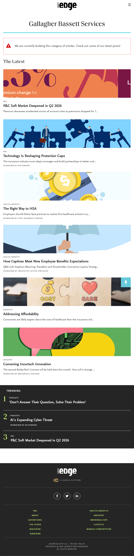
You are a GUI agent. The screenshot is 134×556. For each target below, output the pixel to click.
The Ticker (35, 525)
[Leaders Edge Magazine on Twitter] (67, 496)
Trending (14, 391)
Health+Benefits (11, 204)
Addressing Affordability (21, 314)
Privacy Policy (77, 544)
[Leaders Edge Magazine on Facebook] (57, 496)
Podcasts (8, 310)
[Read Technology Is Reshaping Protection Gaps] (67, 133)
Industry (7, 360)
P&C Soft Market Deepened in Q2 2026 (32, 106)
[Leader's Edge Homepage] (67, 472)
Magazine (35, 529)
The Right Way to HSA (19, 209)
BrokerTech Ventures (29, 374)
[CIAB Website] (67, 480)
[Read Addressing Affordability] (67, 291)
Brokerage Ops (99, 520)
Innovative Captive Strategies (33, 271)
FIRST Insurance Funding (30, 218)
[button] (129, 4)
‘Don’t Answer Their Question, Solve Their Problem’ (47, 402)
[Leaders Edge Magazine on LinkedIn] (77, 496)
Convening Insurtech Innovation (27, 364)
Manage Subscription (99, 529)
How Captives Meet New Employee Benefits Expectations (46, 261)
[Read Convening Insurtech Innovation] (67, 342)
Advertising (35, 520)
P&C (5, 101)
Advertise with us (58, 544)
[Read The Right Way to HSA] (67, 186)
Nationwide (24, 166)
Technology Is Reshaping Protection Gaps (34, 156)
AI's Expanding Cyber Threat (31, 420)
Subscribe (35, 534)
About (35, 516)
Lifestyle (99, 525)
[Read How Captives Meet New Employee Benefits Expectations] (67, 239)
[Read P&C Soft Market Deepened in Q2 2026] (67, 83)
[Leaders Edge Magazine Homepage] (67, 6)
